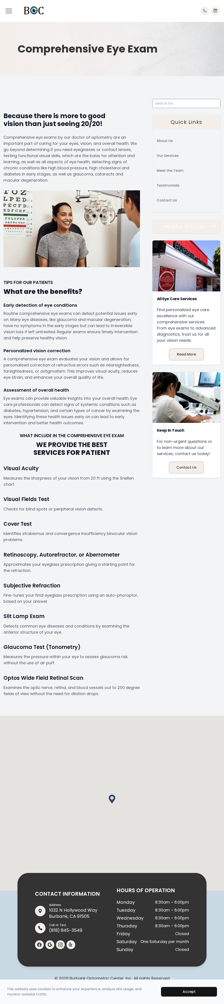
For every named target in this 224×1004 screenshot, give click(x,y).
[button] (8, 11)
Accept (189, 991)
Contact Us (167, 200)
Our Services (168, 155)
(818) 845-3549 (65, 928)
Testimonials (168, 185)
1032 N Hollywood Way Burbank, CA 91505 (73, 911)
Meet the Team (170, 170)
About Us (165, 140)
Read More (186, 354)
